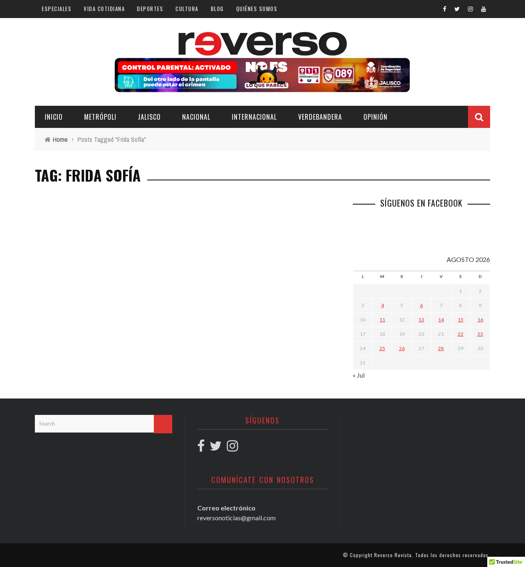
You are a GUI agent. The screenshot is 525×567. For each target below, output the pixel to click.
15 (460, 320)
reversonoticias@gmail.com (236, 517)
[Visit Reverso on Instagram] (232, 448)
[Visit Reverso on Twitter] (216, 448)
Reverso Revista (393, 554)
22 (460, 334)
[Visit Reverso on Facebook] (201, 448)
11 (382, 320)
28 (441, 348)
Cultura (187, 9)
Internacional (254, 117)
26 (402, 348)
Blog (217, 9)
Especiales (56, 9)
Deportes (150, 9)
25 (382, 348)
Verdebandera (320, 117)
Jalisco (149, 117)
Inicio (54, 117)
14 (441, 320)
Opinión (375, 117)
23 (480, 334)
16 (480, 320)
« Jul (359, 375)
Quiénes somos (257, 9)
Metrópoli (100, 117)
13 (421, 320)
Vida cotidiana (104, 9)
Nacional (196, 117)
